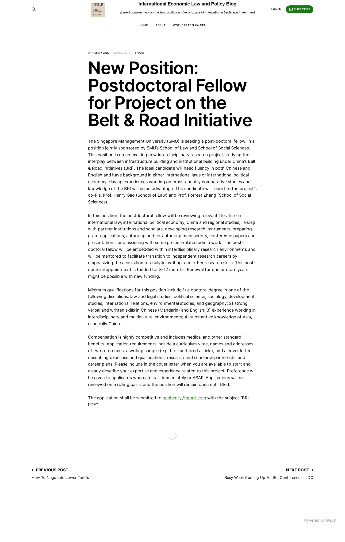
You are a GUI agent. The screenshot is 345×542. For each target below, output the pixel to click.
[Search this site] (33, 9)
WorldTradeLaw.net (189, 25)
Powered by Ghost (320, 520)
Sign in (276, 9)
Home (143, 25)
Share (139, 52)
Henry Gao (100, 52)
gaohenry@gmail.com (184, 397)
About (160, 25)
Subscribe (302, 9)
